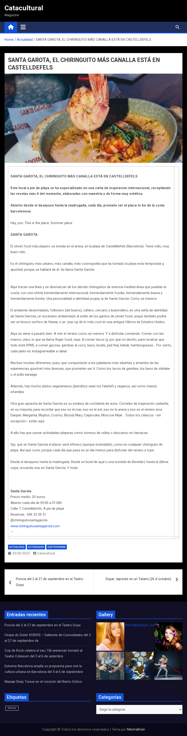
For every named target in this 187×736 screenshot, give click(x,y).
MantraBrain (136, 729)
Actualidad (17, 547)
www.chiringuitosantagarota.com (35, 526)
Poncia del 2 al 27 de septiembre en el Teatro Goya (49, 582)
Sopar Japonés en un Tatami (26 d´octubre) (138, 579)
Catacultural (24, 8)
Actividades (36, 547)
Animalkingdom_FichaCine (145, 625)
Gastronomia (56, 547)
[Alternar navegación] (23, 27)
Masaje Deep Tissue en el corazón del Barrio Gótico (44, 682)
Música (12, 708)
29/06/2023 (21, 553)
